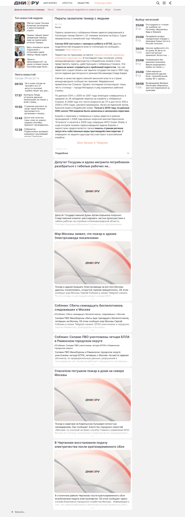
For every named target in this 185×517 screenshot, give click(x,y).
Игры (107, 9)
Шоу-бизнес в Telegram (92, 142)
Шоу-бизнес (50, 3)
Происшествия (103, 3)
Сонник (117, 9)
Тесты (51, 9)
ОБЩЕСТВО (83, 3)
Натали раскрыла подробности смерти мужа (79, 9)
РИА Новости (73, 49)
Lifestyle (67, 3)
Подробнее (61, 153)
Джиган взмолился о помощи (29, 9)
